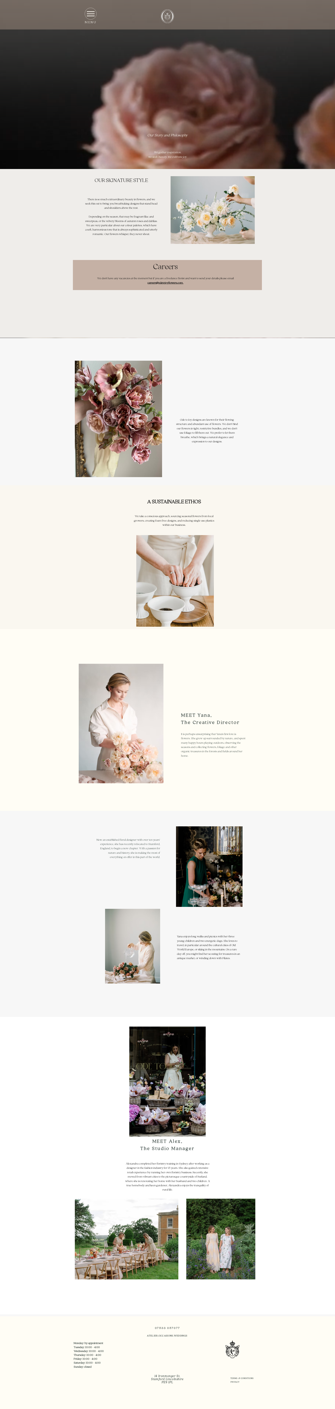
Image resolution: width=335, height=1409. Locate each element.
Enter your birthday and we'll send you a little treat (129, 721)
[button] (311, 623)
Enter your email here (128, 699)
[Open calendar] (151, 731)
